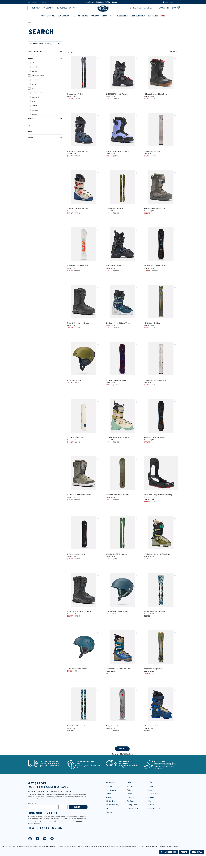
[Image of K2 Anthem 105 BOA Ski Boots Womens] (122, 301)
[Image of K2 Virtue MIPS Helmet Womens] (83, 647)
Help (176, 2)
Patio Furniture (48, 16)
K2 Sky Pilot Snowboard (113, 726)
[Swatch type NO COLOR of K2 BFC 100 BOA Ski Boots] (108, 275)
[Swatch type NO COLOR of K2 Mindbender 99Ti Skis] (69, 103)
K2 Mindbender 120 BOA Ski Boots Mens (118, 669)
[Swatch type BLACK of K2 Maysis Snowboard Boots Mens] (69, 332)
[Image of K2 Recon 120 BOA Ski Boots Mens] (83, 187)
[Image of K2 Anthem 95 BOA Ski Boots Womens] (122, 416)
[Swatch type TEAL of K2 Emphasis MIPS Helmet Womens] (108, 618)
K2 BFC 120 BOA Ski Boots (152, 726)
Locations (109, 797)
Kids (112, 16)
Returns (130, 794)
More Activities (138, 16)
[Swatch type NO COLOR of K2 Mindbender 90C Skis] (146, 160)
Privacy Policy (38, 823)
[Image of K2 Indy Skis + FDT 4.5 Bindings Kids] (161, 590)
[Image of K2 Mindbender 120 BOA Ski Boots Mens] (122, 647)
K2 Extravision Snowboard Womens (155, 266)
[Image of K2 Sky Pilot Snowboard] (122, 704)
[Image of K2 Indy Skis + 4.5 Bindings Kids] (83, 704)
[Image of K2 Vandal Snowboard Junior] (83, 532)
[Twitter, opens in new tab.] (52, 839)
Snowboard (83, 16)
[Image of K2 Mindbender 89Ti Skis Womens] (122, 532)
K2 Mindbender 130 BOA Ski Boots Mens (157, 554)
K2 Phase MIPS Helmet (74, 380)
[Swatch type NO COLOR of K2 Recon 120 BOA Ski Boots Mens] (69, 217)
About (150, 786)
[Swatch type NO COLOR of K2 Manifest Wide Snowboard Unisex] (108, 504)
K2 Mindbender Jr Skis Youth (115, 208)
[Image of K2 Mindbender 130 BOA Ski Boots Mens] (161, 532)
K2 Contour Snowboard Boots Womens (79, 611)
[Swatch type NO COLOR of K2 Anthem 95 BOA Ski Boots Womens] (108, 446)
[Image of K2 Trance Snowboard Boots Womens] (83, 473)
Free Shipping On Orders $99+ (102, 2)
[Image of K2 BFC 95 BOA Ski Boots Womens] (122, 72)
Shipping (130, 786)
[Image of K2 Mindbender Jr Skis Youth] (122, 187)
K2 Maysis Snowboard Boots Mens (78, 323)
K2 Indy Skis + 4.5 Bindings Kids (77, 726)
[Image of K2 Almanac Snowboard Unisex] (122, 358)
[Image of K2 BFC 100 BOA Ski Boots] (122, 244)
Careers (151, 797)
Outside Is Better (154, 808)
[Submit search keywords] (153, 8)
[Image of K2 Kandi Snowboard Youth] (83, 416)
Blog (150, 801)
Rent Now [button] (35, 8)
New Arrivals (63, 16)
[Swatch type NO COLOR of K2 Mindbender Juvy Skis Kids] (146, 677)
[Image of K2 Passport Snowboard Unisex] (161, 416)
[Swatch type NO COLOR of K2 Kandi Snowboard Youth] (69, 446)
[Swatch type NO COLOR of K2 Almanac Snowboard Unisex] (108, 389)
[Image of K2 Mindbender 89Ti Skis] (161, 301)
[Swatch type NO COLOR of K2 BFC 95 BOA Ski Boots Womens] (108, 103)
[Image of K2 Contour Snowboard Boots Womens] (83, 590)
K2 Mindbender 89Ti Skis (152, 323)
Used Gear (109, 812)
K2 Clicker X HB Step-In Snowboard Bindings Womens (158, 496)
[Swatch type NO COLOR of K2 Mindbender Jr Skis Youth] (108, 217)
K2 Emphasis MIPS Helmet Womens (117, 611)
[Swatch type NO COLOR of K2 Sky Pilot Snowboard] (108, 735)
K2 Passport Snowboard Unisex (154, 437)
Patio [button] (74, 8)
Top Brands (153, 16)
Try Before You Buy (112, 805)
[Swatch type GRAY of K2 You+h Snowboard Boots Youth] (146, 217)
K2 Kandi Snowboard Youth (75, 437)
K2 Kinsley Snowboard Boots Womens (118, 151)
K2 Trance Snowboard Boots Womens (79, 495)
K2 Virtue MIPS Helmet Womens (77, 669)
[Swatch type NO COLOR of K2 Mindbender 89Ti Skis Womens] (108, 563)
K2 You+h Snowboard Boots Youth (155, 208)
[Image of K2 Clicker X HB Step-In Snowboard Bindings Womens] (161, 473)
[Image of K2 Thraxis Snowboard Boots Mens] (161, 72)
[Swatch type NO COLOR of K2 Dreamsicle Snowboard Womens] (69, 275)
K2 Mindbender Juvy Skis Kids (153, 669)
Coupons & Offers (133, 808)
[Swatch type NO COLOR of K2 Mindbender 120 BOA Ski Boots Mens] (108, 677)
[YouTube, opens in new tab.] (44, 839)
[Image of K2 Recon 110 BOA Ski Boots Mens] (83, 129)
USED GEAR (44, 2)
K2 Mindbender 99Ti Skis (75, 94)
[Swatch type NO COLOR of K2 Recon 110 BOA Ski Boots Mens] (69, 160)
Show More (122, 749)
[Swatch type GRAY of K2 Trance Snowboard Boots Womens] (69, 504)
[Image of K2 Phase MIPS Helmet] (83, 358)
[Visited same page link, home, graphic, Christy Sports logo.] (103, 8)
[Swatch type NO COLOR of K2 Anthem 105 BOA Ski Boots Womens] (108, 332)
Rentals (108, 794)
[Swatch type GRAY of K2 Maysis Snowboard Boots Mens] (73, 332)
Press (150, 790)
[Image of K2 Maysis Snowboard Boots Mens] (83, 301)
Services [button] (63, 8)
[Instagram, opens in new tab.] (30, 839)
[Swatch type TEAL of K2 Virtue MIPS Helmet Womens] (69, 675)
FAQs (129, 790)
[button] (97, 58)
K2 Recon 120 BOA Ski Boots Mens (78, 208)
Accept (184, 852)
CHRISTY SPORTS (33, 2)
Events (108, 808)
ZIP (59, 803)
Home (29, 22)
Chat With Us (169, 2)
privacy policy (50, 846)
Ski (74, 16)
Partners (151, 805)
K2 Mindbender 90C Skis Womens (155, 380)
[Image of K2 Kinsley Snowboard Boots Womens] (122, 129)
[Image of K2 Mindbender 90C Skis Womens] (161, 358)
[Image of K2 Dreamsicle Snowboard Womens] (83, 244)
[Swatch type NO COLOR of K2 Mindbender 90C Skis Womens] (146, 389)
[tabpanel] (103, 398)
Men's (104, 16)
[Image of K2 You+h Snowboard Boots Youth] (161, 187)
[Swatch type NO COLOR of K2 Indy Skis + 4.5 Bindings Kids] (69, 735)
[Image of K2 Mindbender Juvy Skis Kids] (161, 647)
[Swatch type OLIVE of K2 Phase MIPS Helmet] (69, 387)
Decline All (197, 852)
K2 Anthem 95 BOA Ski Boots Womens (118, 437)
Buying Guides (132, 805)
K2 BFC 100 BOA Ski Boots (114, 266)
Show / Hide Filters (35, 51)
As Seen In (152, 794)
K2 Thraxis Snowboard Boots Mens (155, 94)
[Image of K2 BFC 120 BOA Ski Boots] (161, 704)
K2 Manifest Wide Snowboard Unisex (117, 495)
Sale (163, 16)
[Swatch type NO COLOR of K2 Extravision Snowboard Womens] (146, 275)
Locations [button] (50, 8)
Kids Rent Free (110, 801)
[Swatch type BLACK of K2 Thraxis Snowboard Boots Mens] (146, 103)
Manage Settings (168, 852)
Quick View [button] (83, 86)
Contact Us (131, 797)
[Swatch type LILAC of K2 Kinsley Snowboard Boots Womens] (108, 160)
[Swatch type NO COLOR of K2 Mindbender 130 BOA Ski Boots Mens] (146, 563)
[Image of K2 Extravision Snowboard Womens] (161, 244)
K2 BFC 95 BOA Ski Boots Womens (117, 94)
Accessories (122, 16)
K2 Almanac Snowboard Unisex (116, 380)
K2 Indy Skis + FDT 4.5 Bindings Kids (155, 611)
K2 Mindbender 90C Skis (152, 151)
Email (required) (33, 803)
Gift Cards (109, 786)
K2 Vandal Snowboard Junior (76, 554)
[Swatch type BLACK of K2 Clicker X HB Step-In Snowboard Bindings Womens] (146, 506)
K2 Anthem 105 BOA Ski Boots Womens (118, 323)
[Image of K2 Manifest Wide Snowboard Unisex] (122, 473)
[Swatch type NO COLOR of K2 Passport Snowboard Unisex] (146, 446)
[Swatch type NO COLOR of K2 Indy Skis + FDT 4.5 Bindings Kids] (146, 620)
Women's (95, 16)
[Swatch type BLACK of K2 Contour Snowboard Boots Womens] (69, 620)
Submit (77, 807)
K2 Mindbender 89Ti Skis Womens (116, 554)
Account (162, 8)
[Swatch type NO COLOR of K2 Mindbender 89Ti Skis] (146, 332)
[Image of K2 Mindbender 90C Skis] (161, 129)
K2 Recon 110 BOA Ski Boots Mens (78, 151)
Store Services (111, 790)
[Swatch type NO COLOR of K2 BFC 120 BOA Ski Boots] (146, 735)
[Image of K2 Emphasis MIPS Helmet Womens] (122, 590)
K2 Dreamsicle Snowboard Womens (78, 266)
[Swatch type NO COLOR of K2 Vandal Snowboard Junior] (69, 563)
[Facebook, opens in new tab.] (37, 839)
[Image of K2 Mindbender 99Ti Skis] (83, 72)
